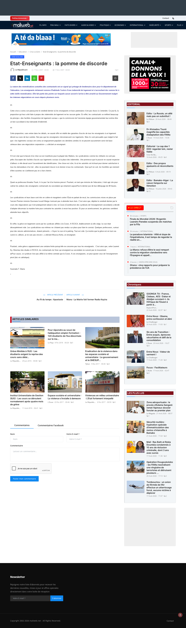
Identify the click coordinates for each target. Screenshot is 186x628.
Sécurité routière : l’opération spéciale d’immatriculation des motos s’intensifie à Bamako (158, 427)
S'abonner (56, 598)
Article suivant (73, 295)
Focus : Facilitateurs (157, 367)
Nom (12, 434)
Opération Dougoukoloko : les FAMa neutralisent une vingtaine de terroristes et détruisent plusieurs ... (160, 467)
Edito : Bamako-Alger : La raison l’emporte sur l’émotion (160, 183)
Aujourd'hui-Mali (152, 308)
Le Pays (51, 343)
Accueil (13, 52)
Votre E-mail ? (72, 434)
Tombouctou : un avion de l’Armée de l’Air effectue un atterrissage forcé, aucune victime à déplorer (159, 487)
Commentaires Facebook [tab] (51, 425)
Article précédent (55, 295)
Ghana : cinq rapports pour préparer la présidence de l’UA (150, 266)
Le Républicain (15, 361)
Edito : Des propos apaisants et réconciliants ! (160, 166)
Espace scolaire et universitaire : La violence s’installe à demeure (64, 397)
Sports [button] (168, 25)
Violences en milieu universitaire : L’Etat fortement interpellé (102, 397)
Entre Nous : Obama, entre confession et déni (159, 317)
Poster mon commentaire (24, 478)
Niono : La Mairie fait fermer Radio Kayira (86, 299)
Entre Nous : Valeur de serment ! (158, 353)
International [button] (136, 25)
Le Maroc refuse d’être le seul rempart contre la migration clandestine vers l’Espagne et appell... (149, 252)
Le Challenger (152, 322)
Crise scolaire (35, 52)
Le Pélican (150, 119)
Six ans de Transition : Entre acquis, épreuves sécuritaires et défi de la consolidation (159, 336)
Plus (179, 25)
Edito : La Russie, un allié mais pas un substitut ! (159, 115)
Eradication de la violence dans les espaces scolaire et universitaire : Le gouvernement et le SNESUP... (101, 356)
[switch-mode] (174, 18)
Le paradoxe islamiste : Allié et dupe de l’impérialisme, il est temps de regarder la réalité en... (151, 237)
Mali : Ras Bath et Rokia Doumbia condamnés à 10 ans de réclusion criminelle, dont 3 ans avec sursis (159, 447)
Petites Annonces (19, 18)
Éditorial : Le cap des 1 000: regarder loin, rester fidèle (160, 149)
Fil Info (42, 25)
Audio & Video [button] (87, 25)
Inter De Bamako (152, 155)
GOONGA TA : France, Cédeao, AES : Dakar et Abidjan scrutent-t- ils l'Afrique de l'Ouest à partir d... (159, 299)
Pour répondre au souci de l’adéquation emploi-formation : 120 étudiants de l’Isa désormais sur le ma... (64, 334)
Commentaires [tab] (22, 425)
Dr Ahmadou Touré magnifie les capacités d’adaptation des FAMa (158, 132)
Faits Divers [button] (70, 25)
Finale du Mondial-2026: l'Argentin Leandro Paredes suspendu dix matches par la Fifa (151, 222)
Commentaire (16, 445)
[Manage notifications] (180, 615)
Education (23, 52)
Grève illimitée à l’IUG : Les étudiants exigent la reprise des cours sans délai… (26, 354)
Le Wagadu (151, 413)
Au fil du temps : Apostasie (50, 299)
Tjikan (87, 364)
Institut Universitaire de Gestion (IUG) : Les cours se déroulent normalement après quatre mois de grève (26, 400)
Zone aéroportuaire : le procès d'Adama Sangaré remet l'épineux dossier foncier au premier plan (159, 406)
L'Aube (149, 370)
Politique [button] (104, 25)
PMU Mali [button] (54, 25)
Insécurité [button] (154, 25)
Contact (165, 18)
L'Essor (50, 402)
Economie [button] (119, 25)
